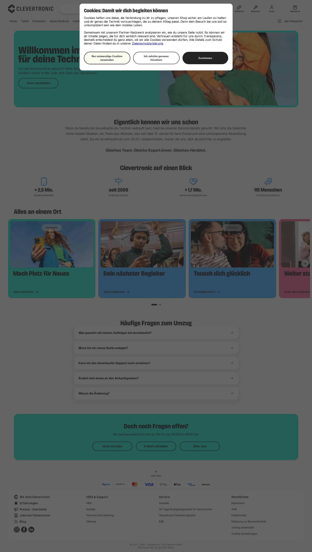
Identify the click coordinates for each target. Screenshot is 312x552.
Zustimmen (205, 58)
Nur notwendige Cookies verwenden (107, 58)
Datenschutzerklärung (147, 43)
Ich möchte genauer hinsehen (156, 58)
